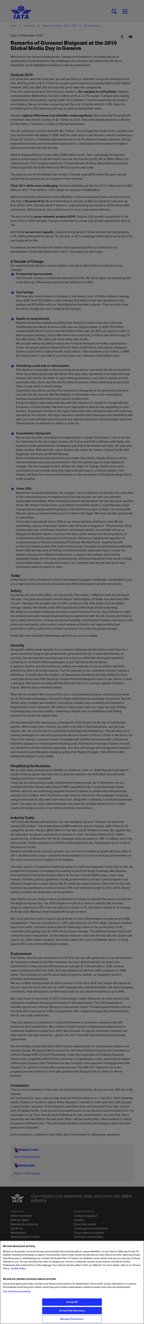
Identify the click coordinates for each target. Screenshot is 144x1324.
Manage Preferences (71, 1319)
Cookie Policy (17, 1268)
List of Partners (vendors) (16, 1291)
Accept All (71, 1301)
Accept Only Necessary (72, 1310)
